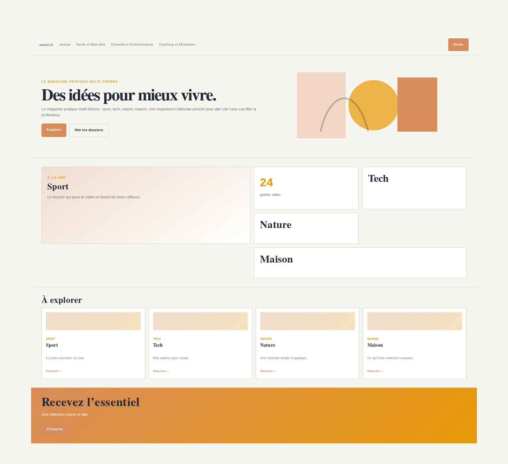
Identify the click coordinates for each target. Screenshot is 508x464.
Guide (458, 44)
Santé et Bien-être (90, 44)
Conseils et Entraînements (132, 44)
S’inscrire (55, 429)
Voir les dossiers (89, 130)
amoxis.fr (46, 44)
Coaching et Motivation (177, 44)
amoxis (64, 44)
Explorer (54, 129)
